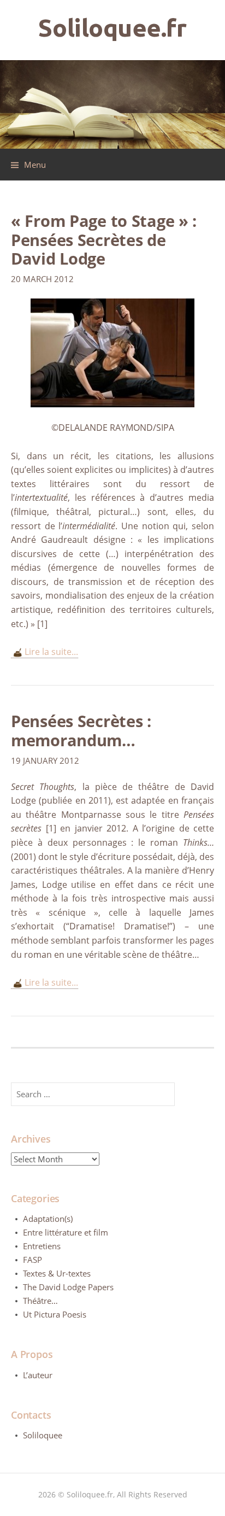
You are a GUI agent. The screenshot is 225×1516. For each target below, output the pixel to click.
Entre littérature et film (65, 1232)
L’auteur (37, 1374)
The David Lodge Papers (68, 1286)
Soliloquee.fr (112, 28)
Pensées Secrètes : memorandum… (81, 730)
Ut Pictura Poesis (54, 1314)
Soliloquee (42, 1435)
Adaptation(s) (48, 1218)
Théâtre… (40, 1300)
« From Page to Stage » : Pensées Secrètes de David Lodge (104, 239)
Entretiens (42, 1245)
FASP (32, 1259)
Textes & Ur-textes (57, 1273)
